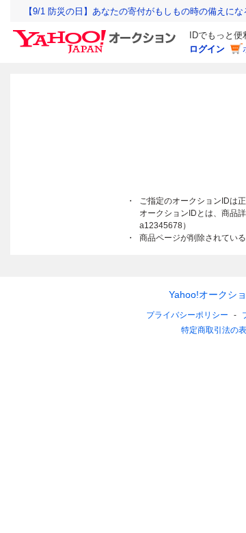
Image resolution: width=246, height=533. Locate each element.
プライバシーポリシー (187, 315)
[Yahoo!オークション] (96, 33)
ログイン (207, 49)
